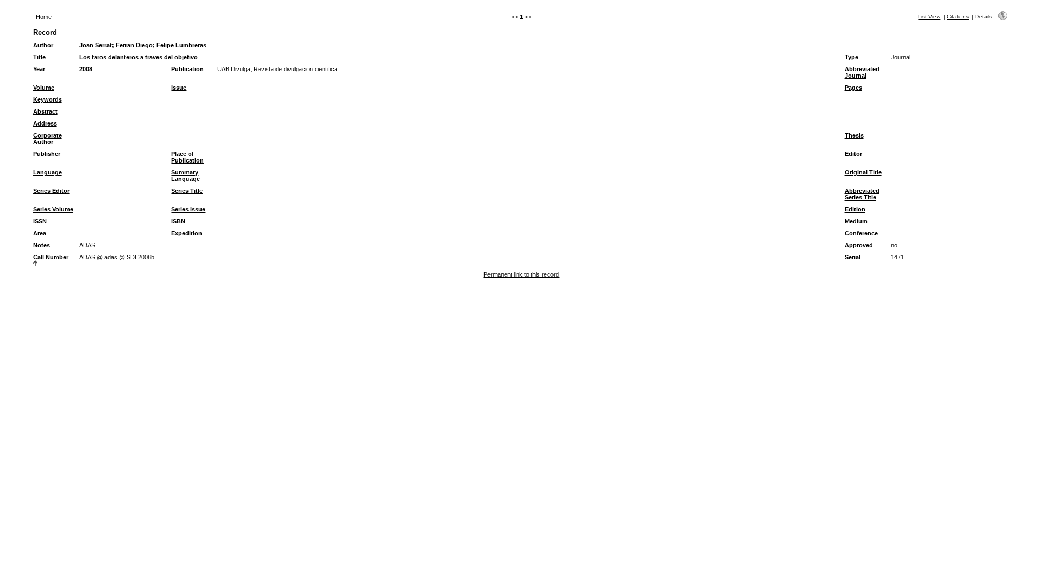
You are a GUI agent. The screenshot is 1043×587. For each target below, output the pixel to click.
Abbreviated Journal (862, 72)
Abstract (45, 111)
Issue (178, 87)
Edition (855, 209)
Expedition (186, 233)
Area (39, 233)
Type (851, 57)
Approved (859, 245)
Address (45, 123)
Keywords (47, 99)
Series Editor (51, 191)
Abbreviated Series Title (862, 194)
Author (43, 45)
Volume (43, 87)
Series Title (187, 191)
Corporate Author (47, 138)
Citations (958, 17)
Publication (187, 69)
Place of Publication (187, 157)
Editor (853, 154)
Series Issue (188, 209)
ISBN (178, 221)
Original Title (863, 172)
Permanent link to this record (521, 274)
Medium (856, 221)
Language (47, 172)
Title (39, 57)
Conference (861, 233)
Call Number (50, 257)
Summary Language (185, 175)
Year (39, 69)
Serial (852, 257)
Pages (853, 87)
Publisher (46, 154)
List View (929, 17)
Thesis (854, 135)
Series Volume (53, 209)
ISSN (40, 221)
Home (44, 17)
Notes (41, 245)
